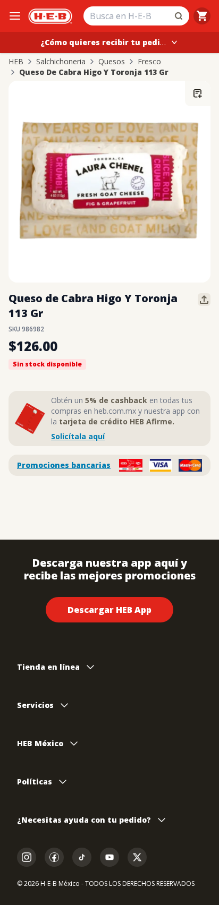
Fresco (149, 61)
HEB (16, 61)
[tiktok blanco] (81, 857)
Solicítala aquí (78, 436)
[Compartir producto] (204, 299)
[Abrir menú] (15, 16)
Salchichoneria (61, 61)
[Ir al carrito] (201, 15)
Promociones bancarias (64, 465)
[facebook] (54, 857)
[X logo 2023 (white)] (137, 857)
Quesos (111, 61)
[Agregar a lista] (197, 93)
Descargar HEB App (109, 610)
